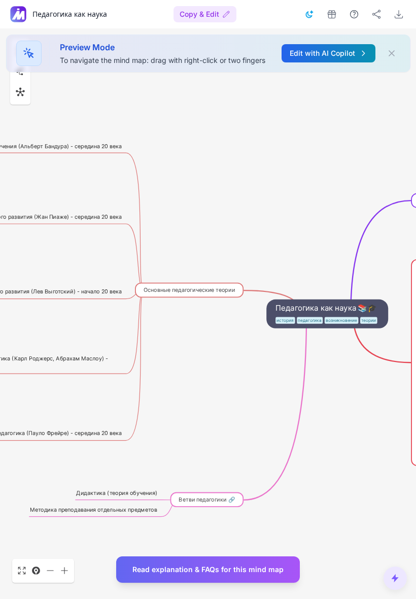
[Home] (18, 14)
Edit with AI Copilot (322, 53)
